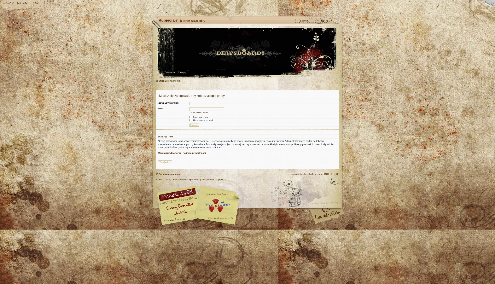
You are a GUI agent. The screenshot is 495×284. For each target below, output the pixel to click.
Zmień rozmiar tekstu (22, 3)
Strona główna (8, 3)
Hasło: (161, 108)
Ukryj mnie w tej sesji (203, 120)
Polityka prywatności (194, 153)
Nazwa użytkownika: (168, 103)
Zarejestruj (170, 72)
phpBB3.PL (221, 179)
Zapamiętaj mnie (200, 117)
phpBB (199, 205)
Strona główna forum (247, 53)
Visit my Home (327, 217)
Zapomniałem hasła (198, 112)
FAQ (36, 3)
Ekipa (161, 179)
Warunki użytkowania (169, 153)
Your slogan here (216, 206)
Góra (334, 182)
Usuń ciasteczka (298, 174)
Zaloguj (182, 72)
